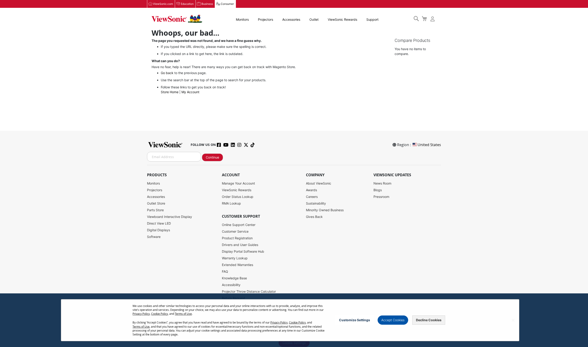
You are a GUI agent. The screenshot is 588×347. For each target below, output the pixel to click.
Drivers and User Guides (240, 245)
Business (207, 4)
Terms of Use (183, 313)
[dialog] (294, 320)
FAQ (225, 271)
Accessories (291, 19)
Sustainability (316, 203)
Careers (312, 197)
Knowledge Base (234, 278)
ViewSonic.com (163, 4)
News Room (382, 183)
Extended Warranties (237, 265)
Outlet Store (156, 203)
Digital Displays (158, 230)
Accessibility (231, 285)
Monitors (242, 19)
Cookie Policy (159, 313)
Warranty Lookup (235, 258)
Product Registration (237, 238)
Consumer (227, 4)
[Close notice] (513, 320)
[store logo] (177, 19)
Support (372, 19)
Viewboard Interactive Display (169, 217)
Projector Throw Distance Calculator (249, 291)
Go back (167, 73)
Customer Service (235, 231)
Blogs (377, 190)
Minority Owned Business (325, 210)
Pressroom (381, 197)
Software (154, 237)
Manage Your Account (238, 183)
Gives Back (314, 217)
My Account (190, 92)
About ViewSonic (318, 183)
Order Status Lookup (237, 197)
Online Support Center (238, 225)
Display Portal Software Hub (243, 251)
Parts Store (155, 210)
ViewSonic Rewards (342, 19)
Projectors (265, 19)
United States (429, 144)
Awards (311, 190)
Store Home (169, 92)
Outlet (314, 19)
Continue (212, 157)
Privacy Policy (141, 313)
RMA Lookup (231, 203)
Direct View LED (159, 223)
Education (187, 4)
